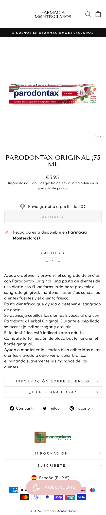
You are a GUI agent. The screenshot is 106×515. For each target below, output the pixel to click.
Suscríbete (52, 465)
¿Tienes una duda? (53, 392)
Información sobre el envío (53, 381)
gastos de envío (57, 183)
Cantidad (53, 253)
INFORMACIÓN (51, 453)
